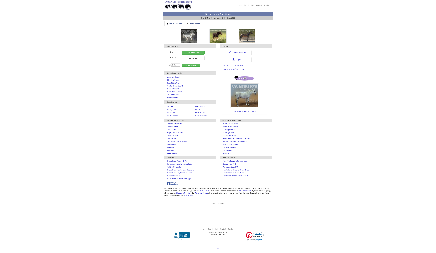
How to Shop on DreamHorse (233, 69)
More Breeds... (172, 153)
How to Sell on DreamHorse (233, 66)
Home (240, 5)
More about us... (189, 195)
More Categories (202, 115)
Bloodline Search (173, 80)
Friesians (170, 147)
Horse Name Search (174, 92)
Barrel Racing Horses (230, 126)
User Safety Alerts (173, 176)
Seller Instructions (244, 191)
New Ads (170, 106)
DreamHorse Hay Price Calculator (179, 173)
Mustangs (170, 150)
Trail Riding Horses (229, 147)
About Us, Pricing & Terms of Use (235, 161)
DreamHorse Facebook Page (177, 161)
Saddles (198, 109)
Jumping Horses (228, 132)
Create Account (238, 53)
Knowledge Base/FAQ (230, 167)
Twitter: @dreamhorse (175, 167)
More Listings (173, 115)
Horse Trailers (200, 106)
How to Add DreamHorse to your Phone (237, 176)
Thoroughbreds (172, 126)
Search (246, 5)
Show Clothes (200, 112)
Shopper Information (183, 193)
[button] (255, 236)
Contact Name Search (175, 86)
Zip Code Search (173, 95)
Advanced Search (173, 77)
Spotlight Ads (172, 109)
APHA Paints (171, 129)
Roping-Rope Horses (230, 144)
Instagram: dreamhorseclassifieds (179, 164)
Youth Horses (227, 150)
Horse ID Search (173, 89)
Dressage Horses (229, 129)
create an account (202, 191)
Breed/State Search (174, 83)
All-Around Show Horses (231, 124)
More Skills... (228, 153)
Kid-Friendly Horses (230, 135)
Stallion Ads (171, 112)
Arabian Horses (172, 135)
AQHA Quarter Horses (175, 124)
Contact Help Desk (229, 164)
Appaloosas (171, 144)
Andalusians (171, 138)
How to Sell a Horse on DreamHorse (236, 170)
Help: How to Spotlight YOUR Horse (245, 111)
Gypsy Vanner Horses (175, 132)
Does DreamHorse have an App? (179, 179)
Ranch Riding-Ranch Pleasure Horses (236, 138)
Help (252, 5)
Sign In (266, 5)
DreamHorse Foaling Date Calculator (180, 170)
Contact (259, 5)
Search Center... (173, 97)
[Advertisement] (219, 210)
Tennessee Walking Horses (177, 141)
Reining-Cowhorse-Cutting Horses (235, 141)
